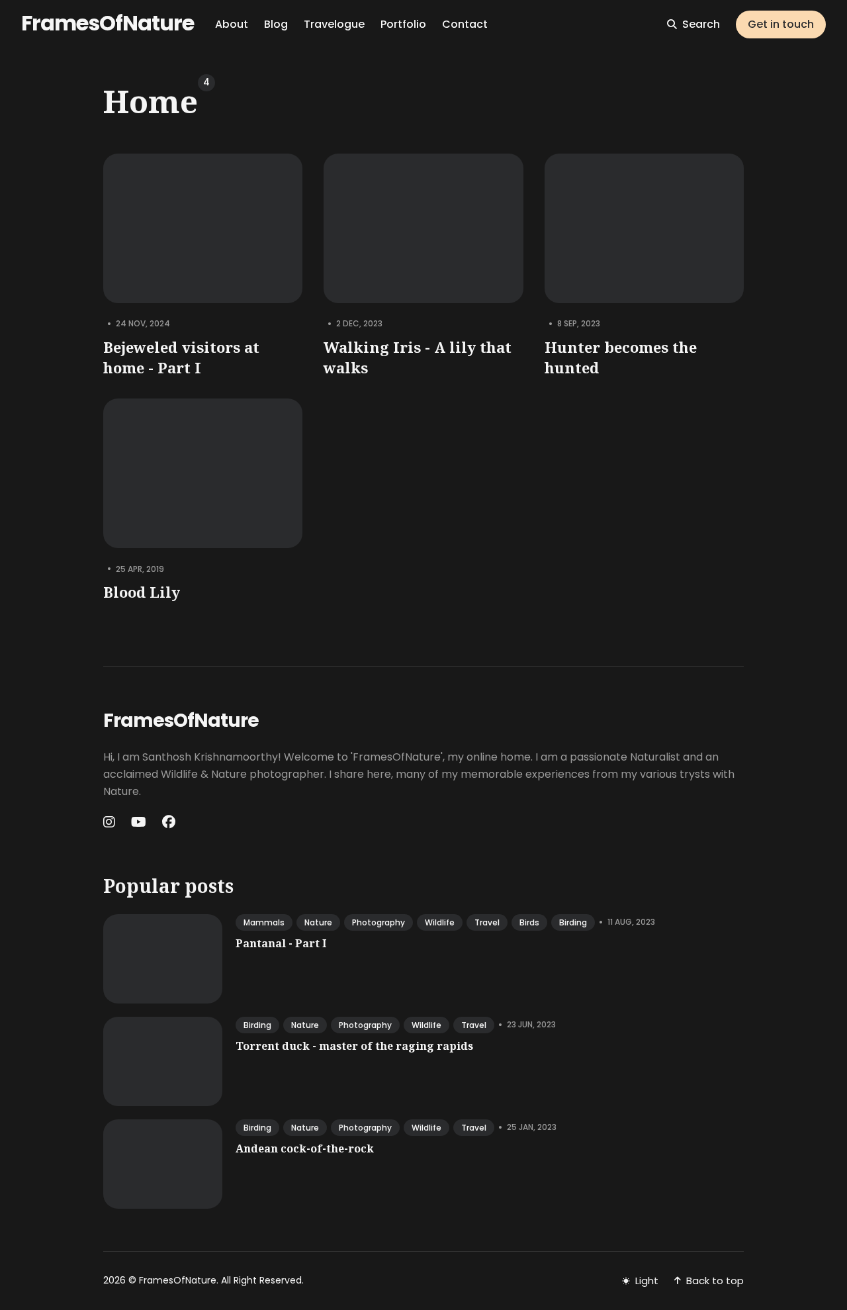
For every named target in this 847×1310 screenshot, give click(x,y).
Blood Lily (141, 592)
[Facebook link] (168, 822)
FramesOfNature (107, 23)
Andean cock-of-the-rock (305, 1148)
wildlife (440, 922)
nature (318, 922)
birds (529, 922)
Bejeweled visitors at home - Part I (181, 357)
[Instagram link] (110, 822)
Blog (276, 24)
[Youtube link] (138, 822)
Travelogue (334, 24)
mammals (264, 922)
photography (378, 922)
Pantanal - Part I (281, 943)
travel (487, 922)
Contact (465, 24)
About (231, 24)
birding (573, 922)
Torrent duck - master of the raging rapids (354, 1046)
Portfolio (403, 24)
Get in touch (781, 24)
